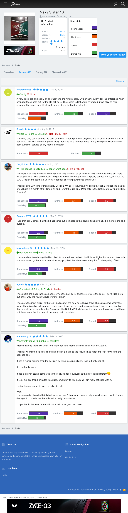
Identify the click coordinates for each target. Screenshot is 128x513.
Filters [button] (119, 81)
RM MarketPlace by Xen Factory (25, 497)
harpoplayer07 (24, 248)
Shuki (20, 129)
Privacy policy (104, 489)
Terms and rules (88, 489)
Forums (68, 451)
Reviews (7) (25, 72)
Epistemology (24, 89)
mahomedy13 (48, 16)
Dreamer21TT (24, 216)
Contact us (70, 457)
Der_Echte (22, 164)
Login (4, 475)
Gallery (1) (41, 72)
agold (20, 284)
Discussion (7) (59, 72)
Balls (62, 35)
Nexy (62, 31)
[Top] (120, 489)
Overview (9, 72)
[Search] (122, 4)
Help (115, 489)
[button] (5, 4)
